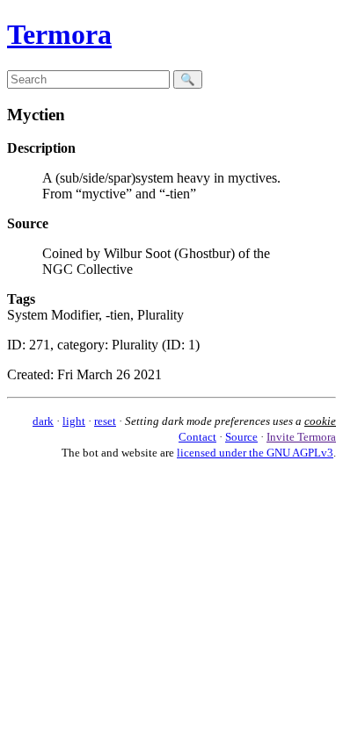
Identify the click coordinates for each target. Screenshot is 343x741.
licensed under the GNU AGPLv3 (255, 452)
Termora (59, 34)
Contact (197, 436)
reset (105, 421)
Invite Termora (301, 436)
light (73, 421)
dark (43, 421)
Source (241, 436)
